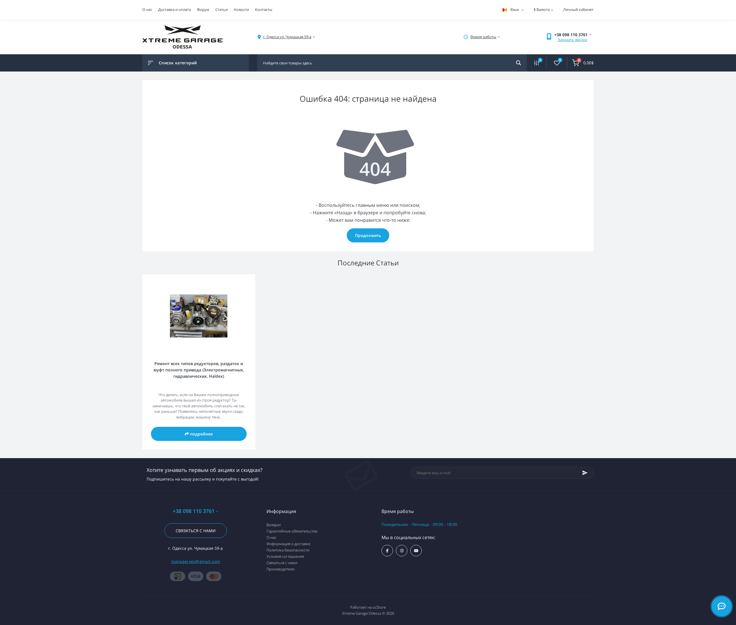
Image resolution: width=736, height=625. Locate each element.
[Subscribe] (585, 473)
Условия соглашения (285, 556)
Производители (280, 569)
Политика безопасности (288, 550)
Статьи (221, 9)
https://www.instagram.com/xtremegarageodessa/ (401, 550)
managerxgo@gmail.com (195, 561)
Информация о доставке (288, 543)
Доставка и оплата (174, 9)
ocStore (379, 607)
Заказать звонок (572, 39)
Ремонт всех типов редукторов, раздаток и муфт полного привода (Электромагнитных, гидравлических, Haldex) (199, 370)
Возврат (274, 524)
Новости (241, 9)
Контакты (263, 9)
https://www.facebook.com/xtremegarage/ (387, 550)
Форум (203, 9)
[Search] (518, 63)
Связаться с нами (196, 530)
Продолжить (368, 235)
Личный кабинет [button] (578, 9)
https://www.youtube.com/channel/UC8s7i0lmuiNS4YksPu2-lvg (416, 550)
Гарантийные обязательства (292, 531)
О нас (147, 9)
